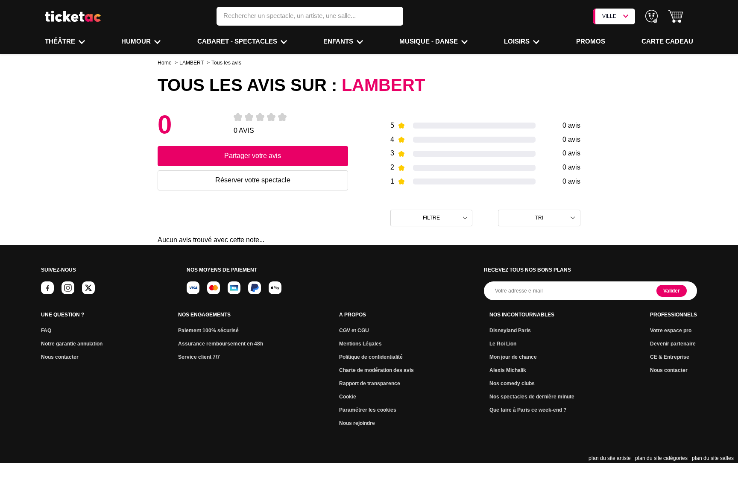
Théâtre (61, 41)
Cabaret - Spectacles (238, 41)
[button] (675, 16)
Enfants (339, 41)
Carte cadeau (667, 41)
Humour (136, 41)
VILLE (609, 16)
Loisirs (517, 41)
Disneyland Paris (510, 331)
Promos (590, 41)
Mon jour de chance (513, 357)
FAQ (46, 331)
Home (165, 63)
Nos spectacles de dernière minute (531, 397)
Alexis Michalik (507, 370)
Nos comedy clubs (512, 383)
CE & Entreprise (669, 357)
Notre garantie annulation (71, 344)
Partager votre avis (252, 155)
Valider (671, 291)
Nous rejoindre (357, 423)
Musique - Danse (429, 41)
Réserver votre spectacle (252, 180)
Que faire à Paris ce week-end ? (527, 410)
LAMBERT (191, 63)
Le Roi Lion (502, 344)
